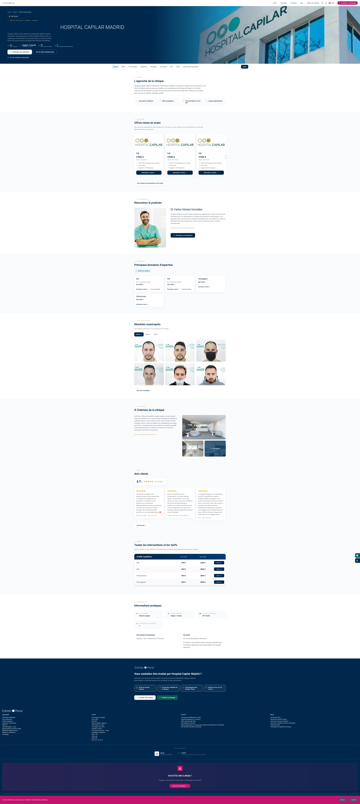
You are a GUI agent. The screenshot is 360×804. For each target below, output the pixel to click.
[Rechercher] (322, 3)
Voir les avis (141, 525)
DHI (148, 334)
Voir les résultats (155, 289)
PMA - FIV (95, 734)
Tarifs (275, 3)
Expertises (144, 67)
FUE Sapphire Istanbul (188, 723)
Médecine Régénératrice (10, 730)
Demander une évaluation (21, 52)
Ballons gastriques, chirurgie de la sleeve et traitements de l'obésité (202, 725)
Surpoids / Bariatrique (9, 723)
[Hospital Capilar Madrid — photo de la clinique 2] (192, 449)
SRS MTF (94, 721)
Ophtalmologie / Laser (9, 727)
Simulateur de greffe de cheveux (281, 727)
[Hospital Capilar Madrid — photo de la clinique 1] (204, 427)
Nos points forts (276, 717)
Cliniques (294, 3)
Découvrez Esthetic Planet (279, 719)
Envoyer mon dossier (146, 697)
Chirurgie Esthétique (8, 717)
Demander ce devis (148, 172)
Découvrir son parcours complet (182, 228)
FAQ (301, 3)
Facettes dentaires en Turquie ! (191, 719)
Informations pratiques (190, 67)
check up (94, 736)
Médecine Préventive (8, 732)
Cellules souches (97, 729)
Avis (171, 67)
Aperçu (115, 67)
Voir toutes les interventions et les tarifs (150, 183)
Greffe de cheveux (144, 271)
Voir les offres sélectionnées (45, 52)
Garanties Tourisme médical (279, 721)
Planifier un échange (168, 697)
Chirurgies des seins (98, 727)
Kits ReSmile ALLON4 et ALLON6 (191, 727)
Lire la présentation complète (145, 434)
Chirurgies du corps (98, 725)
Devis (244, 67)
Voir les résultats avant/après (19, 57)
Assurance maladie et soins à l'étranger (283, 723)
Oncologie (5, 734)
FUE (156, 334)
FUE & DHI (95, 719)
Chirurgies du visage (98, 717)
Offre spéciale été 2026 (188, 721)
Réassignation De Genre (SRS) (11, 729)
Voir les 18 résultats (143, 390)
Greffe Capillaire (7, 721)
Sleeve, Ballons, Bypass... (99, 723)
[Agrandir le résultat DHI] (149, 350)
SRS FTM (94, 738)
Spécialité (284, 3)
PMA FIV (4, 725)
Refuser (343, 800)
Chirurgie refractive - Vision (100, 730)
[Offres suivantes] (226, 156)
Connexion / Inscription (348, 3)
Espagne (15, 12)
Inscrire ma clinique (178, 786)
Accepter (353, 800)
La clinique (163, 67)
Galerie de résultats (313, 3)
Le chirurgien (133, 67)
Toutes (139, 334)
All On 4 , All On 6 (97, 740)
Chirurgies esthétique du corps (191, 717)
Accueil (9, 12)
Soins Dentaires (7, 719)
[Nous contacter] (326, 3)
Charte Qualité (275, 725)
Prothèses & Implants (98, 732)
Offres (123, 67)
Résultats (154, 67)
